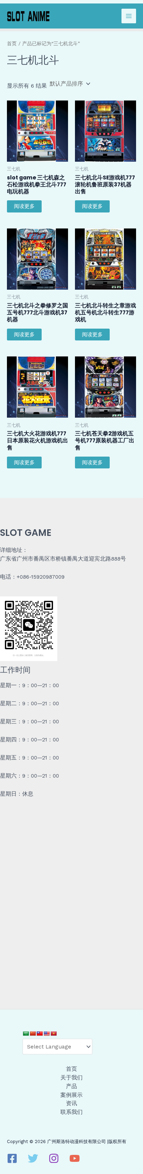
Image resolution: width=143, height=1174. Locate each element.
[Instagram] (54, 1158)
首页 (12, 43)
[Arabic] (26, 1033)
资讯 (71, 1103)
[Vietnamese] (53, 1033)
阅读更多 (24, 206)
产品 (71, 1086)
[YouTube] (74, 1158)
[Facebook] (12, 1158)
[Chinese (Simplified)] (33, 1033)
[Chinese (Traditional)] (39, 1033)
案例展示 (71, 1095)
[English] (46, 1033)
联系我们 (71, 1112)
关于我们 (71, 1078)
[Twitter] (33, 1158)
